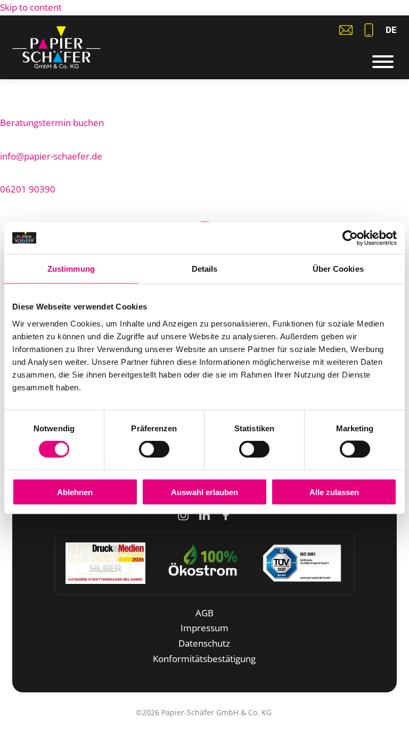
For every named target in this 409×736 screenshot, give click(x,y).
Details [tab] (205, 268)
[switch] (154, 449)
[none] (391, 30)
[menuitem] (391, 30)
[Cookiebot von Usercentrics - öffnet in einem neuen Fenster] (350, 238)
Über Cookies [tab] (338, 268)
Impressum (204, 628)
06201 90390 (27, 189)
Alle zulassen (334, 491)
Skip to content (31, 7)
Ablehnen (75, 491)
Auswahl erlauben (204, 491)
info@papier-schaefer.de (51, 156)
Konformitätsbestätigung (204, 659)
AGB (204, 613)
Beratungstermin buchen (52, 122)
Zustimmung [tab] (71, 268)
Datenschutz (204, 643)
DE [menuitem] (391, 29)
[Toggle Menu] (383, 61)
